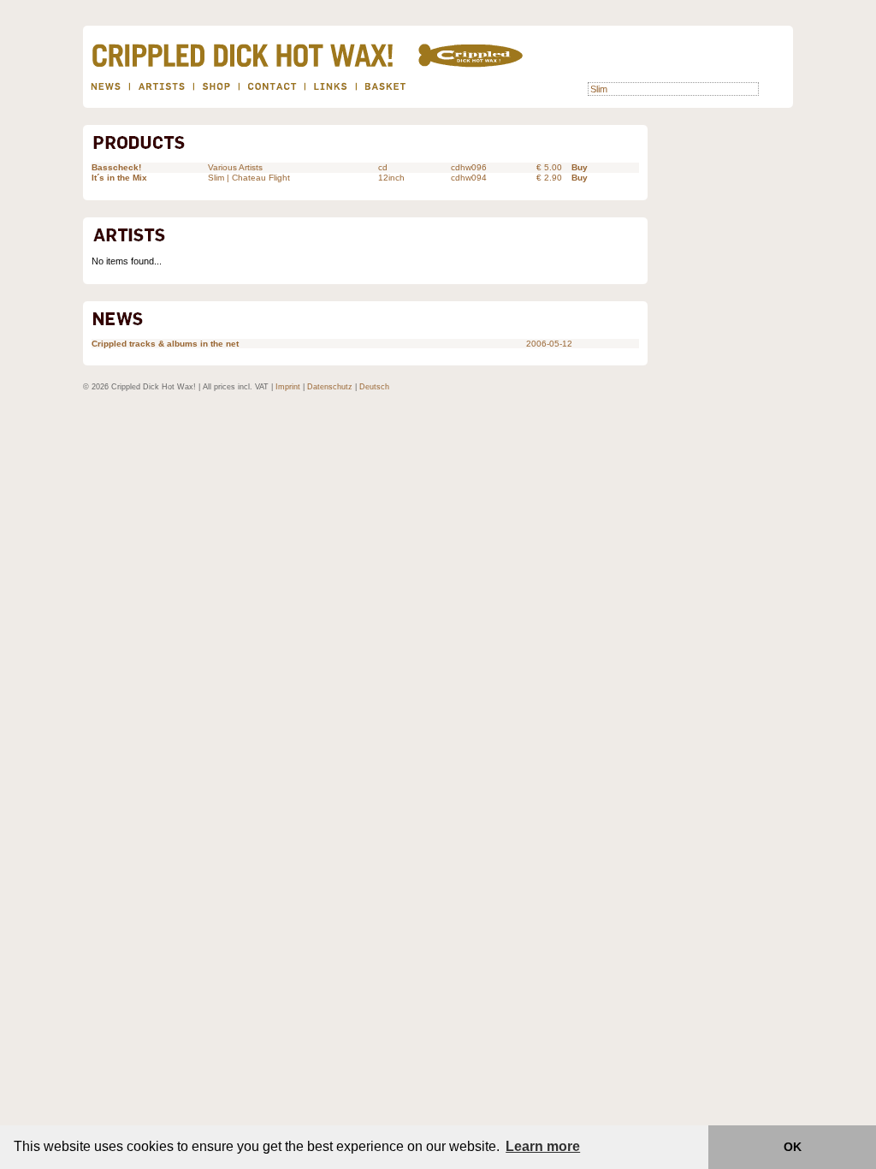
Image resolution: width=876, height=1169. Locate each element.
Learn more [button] (543, 1146)
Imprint (287, 387)
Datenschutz (329, 387)
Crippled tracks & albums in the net (165, 343)
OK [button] (793, 1147)
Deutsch (374, 387)
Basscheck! (116, 167)
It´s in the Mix (119, 177)
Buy (579, 167)
